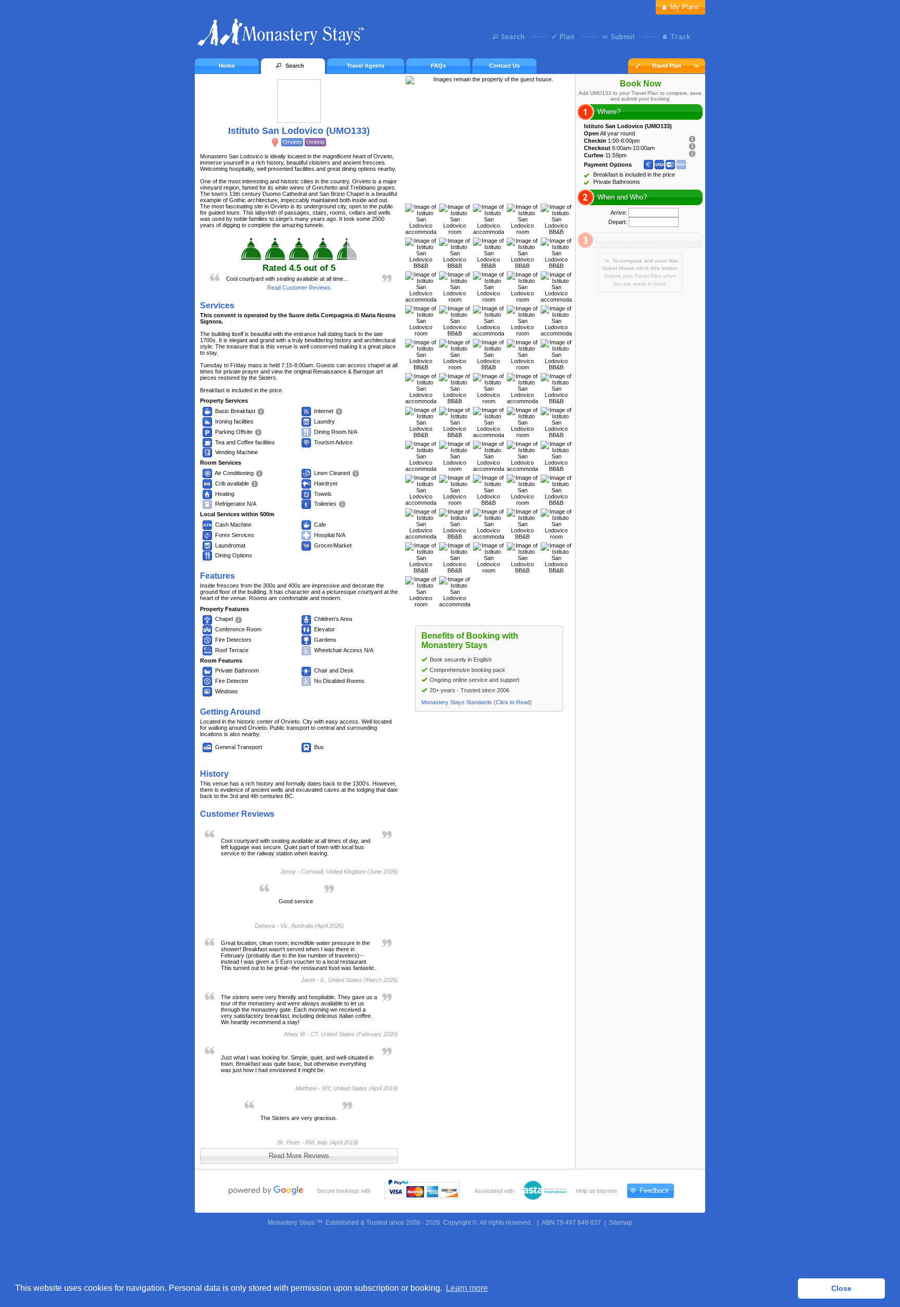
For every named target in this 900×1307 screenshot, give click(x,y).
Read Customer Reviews (299, 287)
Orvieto (292, 142)
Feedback (654, 1190)
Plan (566, 36)
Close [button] (841, 1288)
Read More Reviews (299, 1156)
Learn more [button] (467, 1288)
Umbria (315, 142)
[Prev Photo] (478, 193)
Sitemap (620, 1222)
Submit (620, 36)
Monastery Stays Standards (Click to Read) (476, 702)
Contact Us (504, 66)
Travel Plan (666, 66)
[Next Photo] (500, 193)
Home (227, 66)
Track (675, 36)
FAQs (438, 66)
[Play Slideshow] (489, 193)
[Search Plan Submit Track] (450, 37)
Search (511, 36)
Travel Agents (365, 66)
